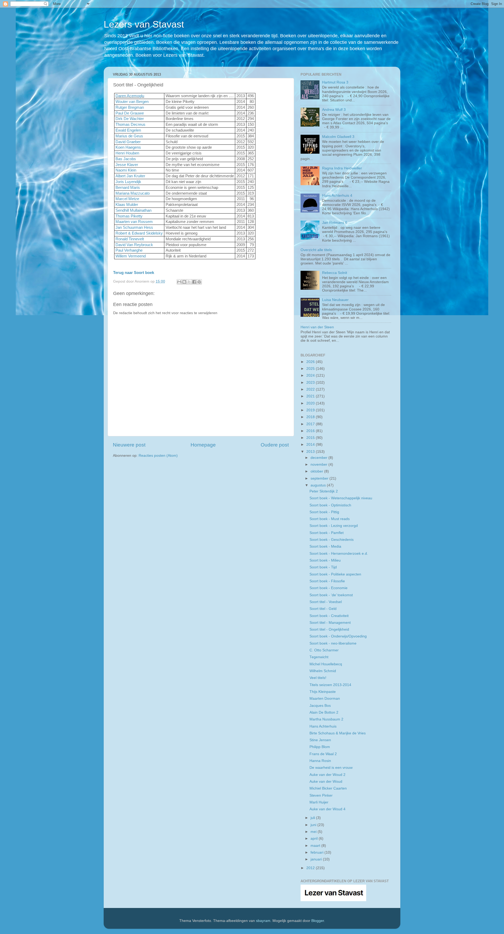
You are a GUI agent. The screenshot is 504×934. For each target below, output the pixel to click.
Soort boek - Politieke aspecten (335, 574)
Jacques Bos (320, 706)
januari (317, 859)
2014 (311, 445)
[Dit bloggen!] (184, 281)
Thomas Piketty (129, 216)
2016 (311, 431)
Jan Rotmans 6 (334, 223)
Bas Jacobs (126, 159)
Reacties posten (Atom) (158, 456)
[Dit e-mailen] (179, 281)
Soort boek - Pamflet (326, 533)
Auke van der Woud (325, 781)
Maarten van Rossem (134, 222)
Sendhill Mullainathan (133, 210)
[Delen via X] (189, 281)
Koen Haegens (128, 147)
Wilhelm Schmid (322, 671)
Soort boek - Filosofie (327, 581)
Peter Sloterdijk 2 (323, 491)
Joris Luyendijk (128, 182)
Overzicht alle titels (316, 250)
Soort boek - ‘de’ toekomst (331, 595)
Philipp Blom (319, 747)
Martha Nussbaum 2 (326, 719)
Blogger (317, 921)
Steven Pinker (321, 795)
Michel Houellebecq (325, 664)
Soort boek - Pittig (324, 512)
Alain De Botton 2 (323, 712)
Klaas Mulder (127, 205)
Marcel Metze (127, 199)
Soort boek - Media (325, 546)
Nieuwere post (129, 445)
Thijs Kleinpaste (322, 692)
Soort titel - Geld (323, 609)
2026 (311, 362)
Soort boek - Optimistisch (330, 505)
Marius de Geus (129, 136)
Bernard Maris (128, 187)
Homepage (203, 445)
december (319, 458)
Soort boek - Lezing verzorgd (333, 526)
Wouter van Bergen (132, 102)
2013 (311, 452)
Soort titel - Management (330, 623)
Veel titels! (317, 678)
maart (316, 846)
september (320, 478)
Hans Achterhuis (323, 726)
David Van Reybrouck (134, 245)
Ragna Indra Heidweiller (342, 168)
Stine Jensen (320, 740)
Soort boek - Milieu (325, 560)
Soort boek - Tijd (323, 567)
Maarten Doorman (324, 698)
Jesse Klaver (127, 165)
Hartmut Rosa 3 (335, 82)
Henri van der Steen (317, 327)
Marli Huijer (318, 802)
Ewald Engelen (128, 130)
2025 (311, 369)
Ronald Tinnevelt (130, 239)
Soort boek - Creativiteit (329, 616)
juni (314, 825)
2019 (311, 410)
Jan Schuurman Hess (134, 227)
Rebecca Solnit (334, 273)
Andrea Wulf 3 (334, 110)
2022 (311, 389)
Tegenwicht (318, 657)
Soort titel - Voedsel (325, 602)
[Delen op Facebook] (194, 281)
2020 (311, 403)
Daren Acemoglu (130, 96)
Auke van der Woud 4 (327, 809)
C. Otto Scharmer (324, 650)
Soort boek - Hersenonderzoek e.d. (338, 554)
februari (317, 852)
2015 (311, 438)
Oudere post (275, 445)
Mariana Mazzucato (133, 193)
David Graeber (128, 142)
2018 (311, 417)
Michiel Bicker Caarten (328, 788)
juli (313, 818)
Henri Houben (127, 153)
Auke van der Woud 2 (327, 775)
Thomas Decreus (130, 124)
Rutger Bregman (130, 107)
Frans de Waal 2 (323, 754)
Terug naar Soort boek (133, 273)
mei (314, 832)
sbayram (263, 921)
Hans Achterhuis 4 (337, 196)
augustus (319, 485)
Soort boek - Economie (328, 588)
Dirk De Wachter (130, 119)
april (315, 838)
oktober (317, 471)
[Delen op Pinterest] (199, 281)
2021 (311, 396)
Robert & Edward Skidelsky (139, 233)
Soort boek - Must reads (329, 519)
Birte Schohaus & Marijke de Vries (337, 733)
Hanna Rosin (320, 761)
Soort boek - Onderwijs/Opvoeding (338, 636)
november (319, 464)
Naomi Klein (126, 170)
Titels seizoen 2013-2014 (330, 685)
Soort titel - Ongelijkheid (329, 629)
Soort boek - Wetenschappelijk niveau (340, 498)
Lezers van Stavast (144, 24)
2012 (311, 868)
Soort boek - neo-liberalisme (332, 643)
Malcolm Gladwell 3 (338, 137)
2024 (311, 375)
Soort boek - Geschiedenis (331, 540)
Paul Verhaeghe (129, 250)
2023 (311, 383)
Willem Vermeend (131, 256)
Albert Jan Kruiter (130, 176)
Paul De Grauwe (130, 113)
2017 (311, 424)
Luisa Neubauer (335, 300)
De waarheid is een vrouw (331, 768)
